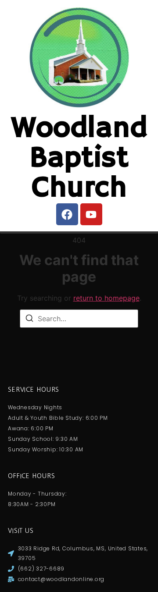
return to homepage (106, 298)
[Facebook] (67, 214)
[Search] (29, 319)
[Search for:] (79, 318)
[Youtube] (91, 214)
